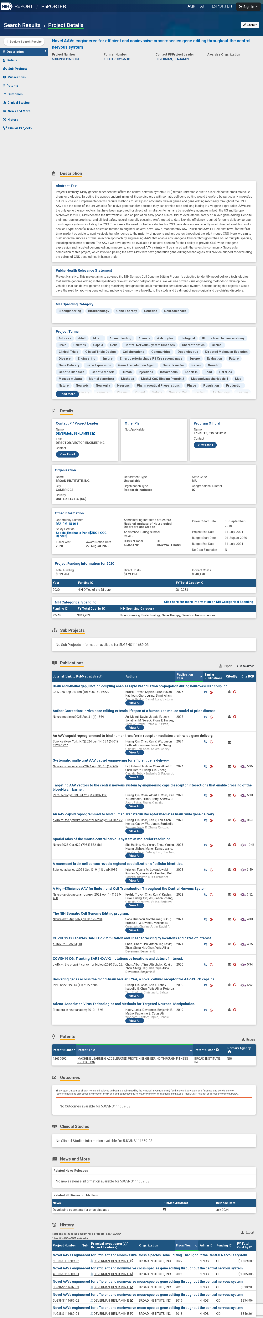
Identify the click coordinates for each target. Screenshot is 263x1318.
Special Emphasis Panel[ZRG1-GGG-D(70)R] (82, 534)
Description (15, 52)
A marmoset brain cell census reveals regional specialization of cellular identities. (118, 864)
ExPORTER (222, 6)
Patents (12, 86)
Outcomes (15, 94)
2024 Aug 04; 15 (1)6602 (85, 766)
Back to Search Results (26, 41)
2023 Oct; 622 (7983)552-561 (77, 845)
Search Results (22, 25)
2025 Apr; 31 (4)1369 (78, 717)
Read (67, 394)
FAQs (190, 6)
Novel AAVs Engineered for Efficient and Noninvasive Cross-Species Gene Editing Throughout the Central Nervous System (150, 1255)
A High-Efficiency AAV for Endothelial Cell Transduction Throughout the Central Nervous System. (130, 889)
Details (12, 60)
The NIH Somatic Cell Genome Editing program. (91, 913)
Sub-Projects (18, 69)
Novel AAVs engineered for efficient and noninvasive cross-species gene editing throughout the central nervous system (148, 1268)
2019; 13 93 (78, 1010)
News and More (19, 111)
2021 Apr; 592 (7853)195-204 (77, 919)
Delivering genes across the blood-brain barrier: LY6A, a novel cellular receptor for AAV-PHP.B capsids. (134, 979)
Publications (17, 77)
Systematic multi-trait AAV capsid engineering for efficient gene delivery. (111, 760)
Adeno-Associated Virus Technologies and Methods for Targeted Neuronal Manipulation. (124, 1004)
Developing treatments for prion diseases (81, 1210)
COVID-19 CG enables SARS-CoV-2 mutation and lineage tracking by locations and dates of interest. (132, 938)
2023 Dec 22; (88, 820)
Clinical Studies (19, 102)
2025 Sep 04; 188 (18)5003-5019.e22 (81, 692)
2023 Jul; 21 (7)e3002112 (80, 795)
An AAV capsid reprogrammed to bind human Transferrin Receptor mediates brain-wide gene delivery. (134, 814)
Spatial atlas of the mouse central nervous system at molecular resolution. (112, 839)
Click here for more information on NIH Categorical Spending (208, 602)
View (134, 703)
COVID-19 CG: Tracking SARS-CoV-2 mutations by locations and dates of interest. (118, 958)
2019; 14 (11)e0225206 (75, 985)
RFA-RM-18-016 (67, 524)
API (203, 6)
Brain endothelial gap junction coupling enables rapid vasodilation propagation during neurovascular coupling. (141, 686)
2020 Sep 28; (88, 964)
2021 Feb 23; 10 (67, 944)
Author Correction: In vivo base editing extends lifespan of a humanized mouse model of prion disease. (134, 711)
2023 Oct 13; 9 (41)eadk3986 (85, 869)
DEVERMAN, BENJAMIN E (74, 433)
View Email (67, 454)
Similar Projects (20, 128)
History (13, 119)
